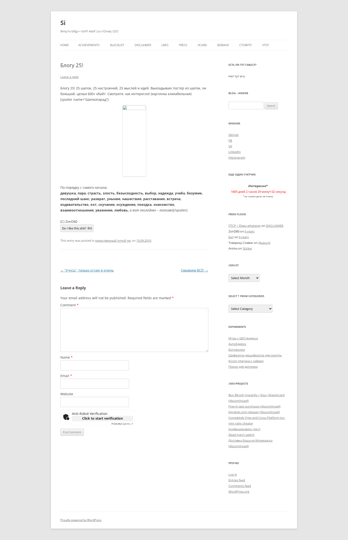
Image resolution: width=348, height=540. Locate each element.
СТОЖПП (245, 45)
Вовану (223, 45)
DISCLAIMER (143, 45)
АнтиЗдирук (237, 344)
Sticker (247, 248)
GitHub (233, 135)
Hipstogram (236, 157)
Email (66, 375)
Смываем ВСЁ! (194, 270)
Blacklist (117, 45)
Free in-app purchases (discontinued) (254, 406)
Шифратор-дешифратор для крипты (255, 355)
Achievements (89, 45)
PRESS (183, 45)
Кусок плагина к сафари (245, 361)
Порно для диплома (243, 366)
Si (63, 22)
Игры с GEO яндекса (243, 338)
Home (64, 45)
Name (66, 357)
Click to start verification (102, 418)
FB (230, 140)
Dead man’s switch (241, 435)
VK (230, 146)
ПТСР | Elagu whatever (244, 226)
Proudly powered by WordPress (81, 520)
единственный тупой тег (113, 240)
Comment (69, 305)
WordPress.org (238, 491)
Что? (265, 45)
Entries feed (236, 480)
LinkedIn (234, 152)
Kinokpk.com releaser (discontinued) (254, 412)
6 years (249, 231)
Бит (231, 237)
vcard (202, 45)
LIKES (165, 45)
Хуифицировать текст (244, 429)
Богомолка (236, 349)
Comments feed (239, 486)
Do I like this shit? (77, 228)
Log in (232, 474)
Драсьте (264, 243)
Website (66, 394)
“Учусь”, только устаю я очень (87, 270)
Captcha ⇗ (122, 423)
